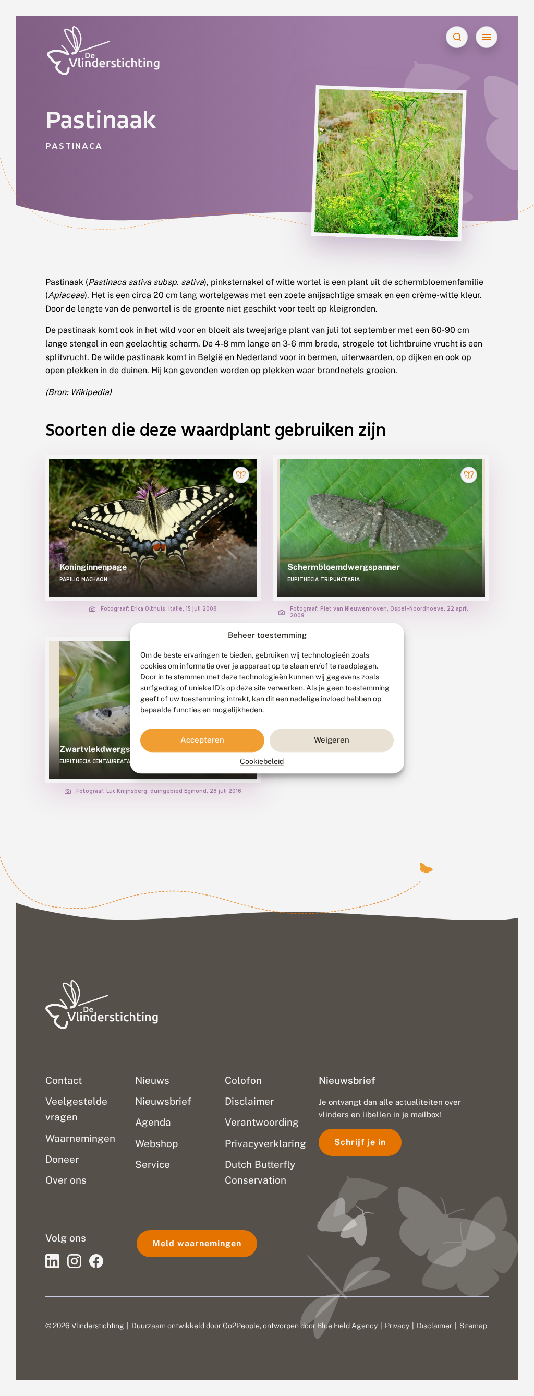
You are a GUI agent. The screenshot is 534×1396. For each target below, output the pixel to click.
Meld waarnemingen (196, 1243)
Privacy (397, 1325)
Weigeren (331, 740)
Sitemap (473, 1325)
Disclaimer (434, 1325)
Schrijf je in (360, 1142)
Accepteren (202, 740)
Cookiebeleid (262, 761)
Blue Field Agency (347, 1325)
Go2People (241, 1325)
